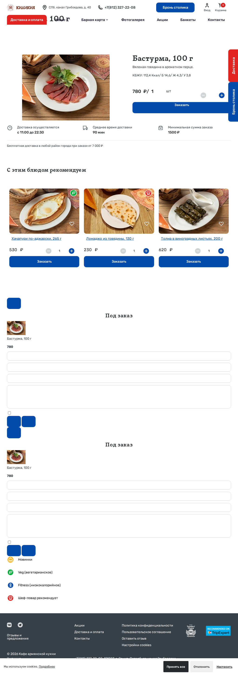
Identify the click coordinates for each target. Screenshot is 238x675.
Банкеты (187, 20)
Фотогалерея (133, 20)
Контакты (216, 20)
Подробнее (47, 666)
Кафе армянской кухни (37, 654)
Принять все (176, 666)
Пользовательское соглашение (146, 632)
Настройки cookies (136, 645)
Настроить (224, 666)
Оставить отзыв (134, 639)
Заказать (182, 105)
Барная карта (93, 20)
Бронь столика (175, 7)
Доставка (233, 65)
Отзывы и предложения (18, 637)
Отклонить (202, 666)
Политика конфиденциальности (147, 625)
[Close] (14, 303)
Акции (162, 20)
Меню (60, 20)
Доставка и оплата (26, 20)
